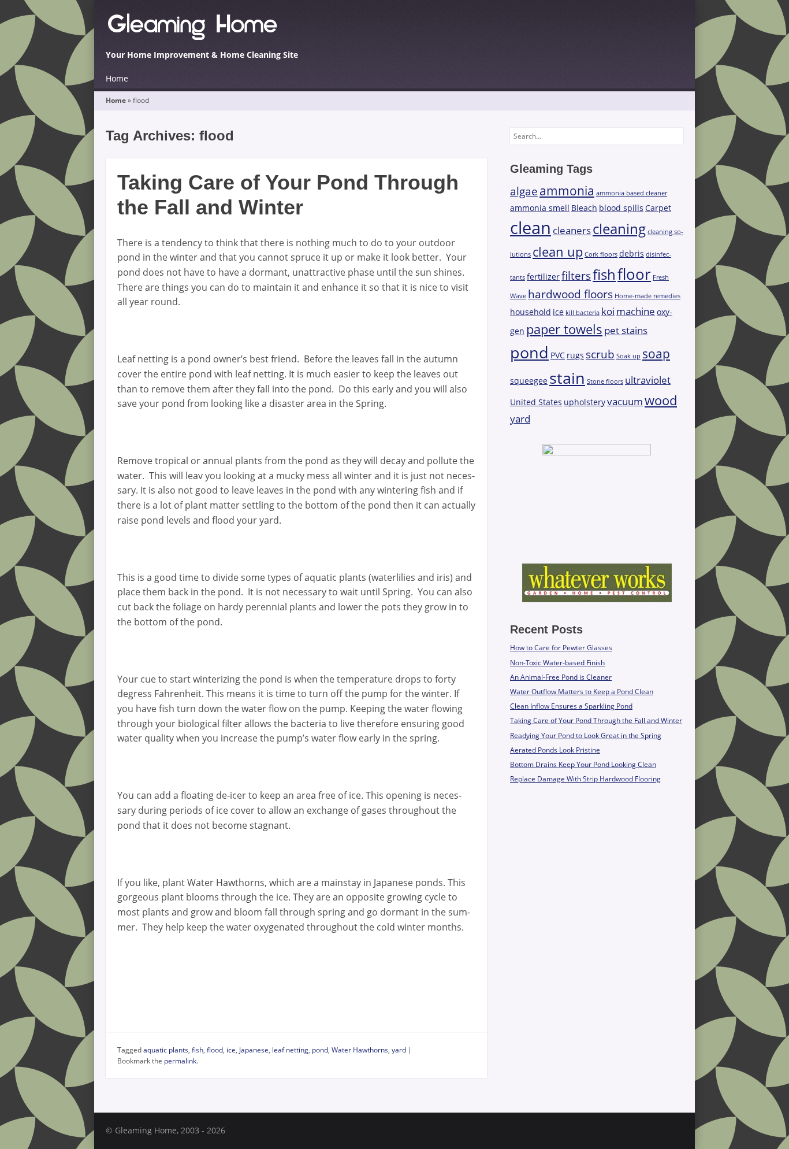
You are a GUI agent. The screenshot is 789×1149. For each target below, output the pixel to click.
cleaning (619, 228)
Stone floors (605, 381)
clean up (558, 252)
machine (635, 311)
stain (567, 377)
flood (215, 1050)
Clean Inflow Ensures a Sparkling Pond (571, 706)
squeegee (529, 380)
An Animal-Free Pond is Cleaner (561, 677)
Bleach (584, 207)
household (530, 311)
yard (399, 1050)
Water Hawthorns (360, 1050)
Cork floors (601, 254)
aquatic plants (165, 1050)
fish (197, 1050)
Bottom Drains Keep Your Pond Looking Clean (583, 764)
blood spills (621, 207)
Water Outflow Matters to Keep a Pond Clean (581, 691)
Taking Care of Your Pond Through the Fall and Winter (596, 720)
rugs (575, 355)
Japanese (254, 1050)
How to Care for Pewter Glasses (561, 648)
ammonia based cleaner (631, 193)
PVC (557, 355)
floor (634, 274)
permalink (180, 1061)
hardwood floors (570, 294)
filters (576, 275)
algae (524, 191)
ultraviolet (648, 380)
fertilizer (543, 276)
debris (631, 253)
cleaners (572, 230)
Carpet (658, 207)
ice (231, 1050)
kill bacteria (582, 313)
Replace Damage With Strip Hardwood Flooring (585, 779)
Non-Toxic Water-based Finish (557, 663)
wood (661, 400)
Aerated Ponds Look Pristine (555, 750)
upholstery (584, 401)
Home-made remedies (647, 296)
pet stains (625, 330)
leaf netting (290, 1050)
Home (117, 78)
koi (608, 311)
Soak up (628, 356)
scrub (600, 354)
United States (536, 401)
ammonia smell (540, 207)
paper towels (564, 329)
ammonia (566, 191)
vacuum (625, 401)
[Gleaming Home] (394, 29)
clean (530, 227)
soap (656, 354)
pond (320, 1050)
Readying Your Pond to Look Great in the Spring (585, 735)
